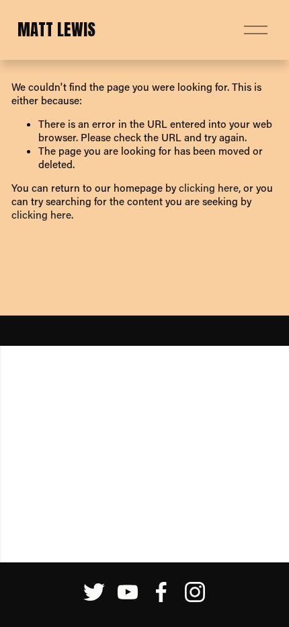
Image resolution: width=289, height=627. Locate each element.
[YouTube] (127, 592)
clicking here (209, 187)
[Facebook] (161, 592)
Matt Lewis (56, 29)
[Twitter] (94, 592)
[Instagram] (195, 592)
